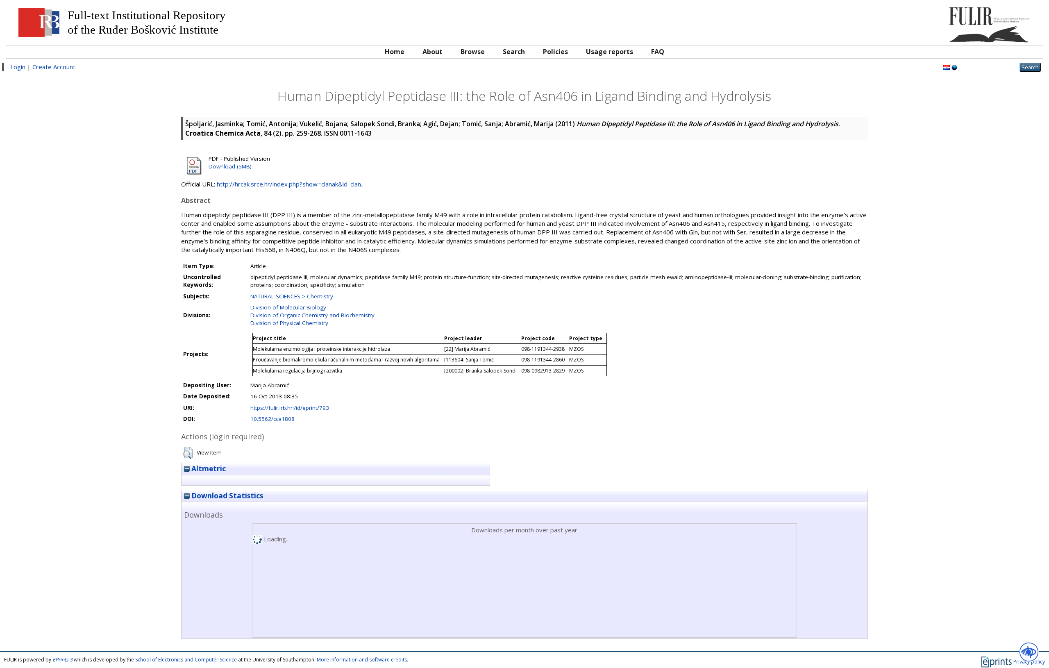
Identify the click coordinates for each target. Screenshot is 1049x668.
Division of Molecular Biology (288, 307)
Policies (555, 51)
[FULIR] (909, 21)
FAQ (657, 51)
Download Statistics (226, 495)
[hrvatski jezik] (946, 67)
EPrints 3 (62, 659)
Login (17, 67)
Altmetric (208, 468)
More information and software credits (362, 659)
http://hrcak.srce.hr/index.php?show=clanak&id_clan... (291, 184)
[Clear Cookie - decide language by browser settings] (954, 67)
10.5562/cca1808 (272, 419)
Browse (473, 51)
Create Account (53, 67)
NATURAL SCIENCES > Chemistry (291, 296)
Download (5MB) (230, 166)
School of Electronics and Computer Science (186, 659)
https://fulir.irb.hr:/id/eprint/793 (289, 407)
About (432, 51)
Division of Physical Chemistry (289, 323)
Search (514, 51)
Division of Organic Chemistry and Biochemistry (312, 315)
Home (394, 51)
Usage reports (609, 51)
